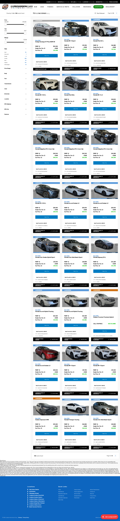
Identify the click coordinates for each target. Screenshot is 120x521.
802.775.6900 (76, 1)
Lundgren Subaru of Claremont (98, 339)
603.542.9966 (89, 1)
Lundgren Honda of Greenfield (69, 69)
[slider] (5, 24)
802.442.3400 (102, 1)
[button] (58, 28)
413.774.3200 (64, 1)
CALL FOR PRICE (97, 323)
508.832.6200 (51, 1)
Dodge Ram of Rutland (40, 69)
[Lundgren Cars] (22, 7)
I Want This (46, 55)
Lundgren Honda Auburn (97, 69)
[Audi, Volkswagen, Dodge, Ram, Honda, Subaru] (5, 7)
